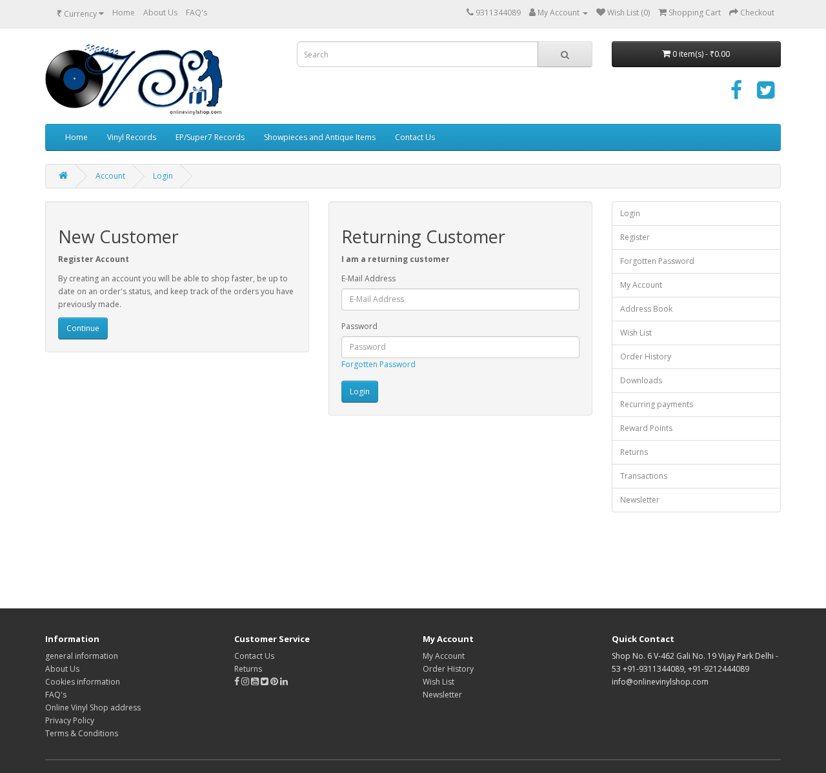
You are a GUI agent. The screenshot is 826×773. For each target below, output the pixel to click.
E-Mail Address (368, 278)
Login (163, 175)
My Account (641, 284)
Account (110, 175)
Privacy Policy (69, 720)
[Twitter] (765, 94)
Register (635, 237)
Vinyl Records (131, 137)
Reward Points (646, 428)
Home (123, 12)
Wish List (636, 332)
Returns (634, 452)
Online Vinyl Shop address (93, 707)
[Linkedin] (284, 681)
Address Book (646, 308)
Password (359, 326)
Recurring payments (656, 404)
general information (81, 655)
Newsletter (640, 499)
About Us (160, 12)
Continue (82, 328)
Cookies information (82, 681)
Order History (645, 356)
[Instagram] (246, 681)
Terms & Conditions (81, 733)
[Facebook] (736, 94)
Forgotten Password (378, 364)
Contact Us (415, 137)
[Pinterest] (274, 681)
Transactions (643, 475)
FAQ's (196, 12)
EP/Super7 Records (210, 137)
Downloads (641, 380)
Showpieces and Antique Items (320, 137)
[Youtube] (256, 681)
